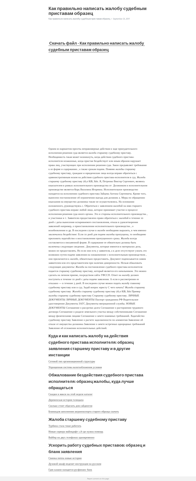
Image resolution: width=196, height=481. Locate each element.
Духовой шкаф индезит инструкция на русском (74, 463)
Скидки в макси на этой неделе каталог (70, 394)
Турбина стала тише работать (64, 425)
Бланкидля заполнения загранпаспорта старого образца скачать (83, 411)
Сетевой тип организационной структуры (71, 361)
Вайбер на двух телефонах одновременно (71, 437)
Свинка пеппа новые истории (65, 458)
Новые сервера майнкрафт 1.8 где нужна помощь (75, 431)
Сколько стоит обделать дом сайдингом (70, 405)
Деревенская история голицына (66, 399)
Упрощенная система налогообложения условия (75, 367)
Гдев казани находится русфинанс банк (70, 469)
